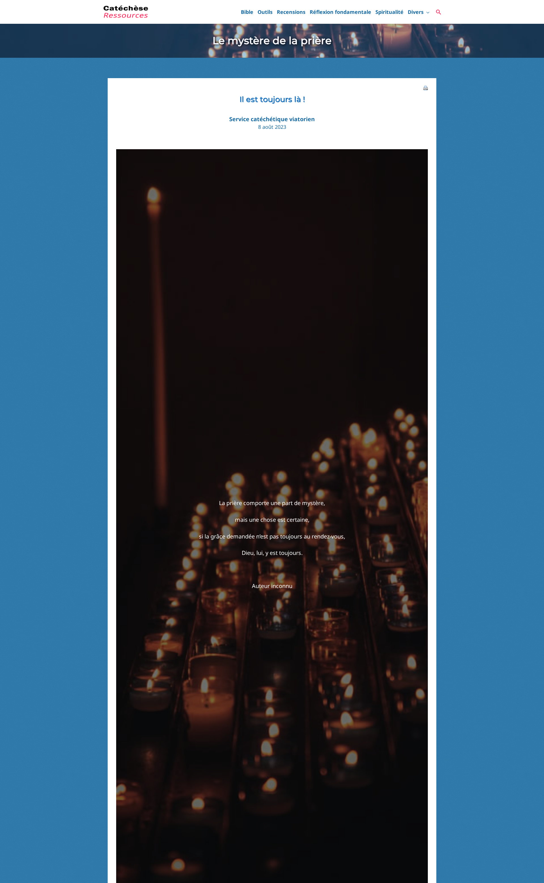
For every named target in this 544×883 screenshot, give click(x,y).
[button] (427, 12)
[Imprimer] (425, 87)
